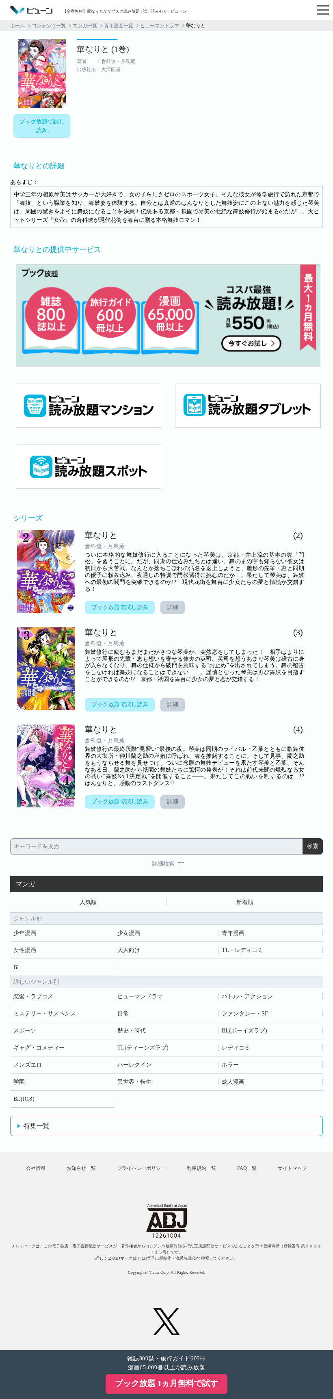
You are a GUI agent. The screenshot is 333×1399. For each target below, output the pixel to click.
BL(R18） (25, 1099)
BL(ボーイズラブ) (244, 1031)
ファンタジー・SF (245, 1014)
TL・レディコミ (242, 950)
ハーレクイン (134, 1065)
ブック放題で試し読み (42, 126)
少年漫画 (24, 933)
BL (17, 967)
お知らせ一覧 (81, 1168)
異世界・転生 (134, 1082)
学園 (19, 1082)
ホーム (17, 25)
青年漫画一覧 (118, 25)
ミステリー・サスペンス (44, 1014)
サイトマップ (292, 1168)
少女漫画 (128, 933)
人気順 (88, 902)
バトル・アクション (247, 996)
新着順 (244, 902)
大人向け (128, 950)
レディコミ (236, 1048)
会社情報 (35, 1168)
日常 (123, 1014)
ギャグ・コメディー (39, 1048)
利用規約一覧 (201, 1168)
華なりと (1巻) (103, 49)
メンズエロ (27, 1065)
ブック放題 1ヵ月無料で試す (166, 1383)
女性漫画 (24, 950)
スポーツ (24, 1031)
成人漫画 (233, 1082)
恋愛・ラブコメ (33, 996)
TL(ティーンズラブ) (143, 1048)
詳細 (172, 607)
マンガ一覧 (85, 25)
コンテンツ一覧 (49, 25)
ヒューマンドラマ (159, 25)
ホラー (230, 1065)
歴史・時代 (131, 1031)
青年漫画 (233, 933)
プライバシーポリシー (141, 1168)
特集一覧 (37, 1125)
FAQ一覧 (247, 1168)
